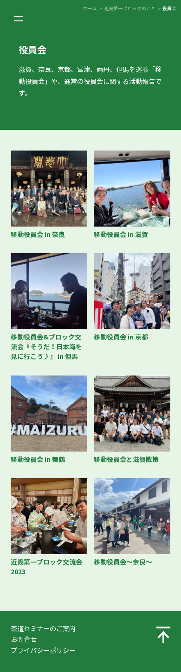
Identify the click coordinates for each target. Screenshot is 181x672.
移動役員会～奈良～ (123, 562)
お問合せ (24, 639)
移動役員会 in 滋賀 (121, 234)
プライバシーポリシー (43, 650)
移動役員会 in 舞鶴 (38, 459)
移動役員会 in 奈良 (38, 234)
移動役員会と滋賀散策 (126, 459)
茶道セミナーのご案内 (43, 629)
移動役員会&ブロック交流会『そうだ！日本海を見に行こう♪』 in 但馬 (46, 347)
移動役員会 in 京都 (121, 337)
